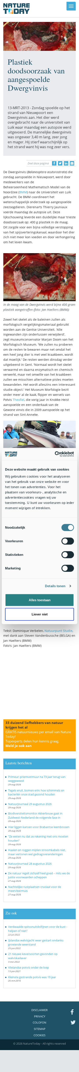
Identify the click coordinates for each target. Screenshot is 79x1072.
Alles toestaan (39, 600)
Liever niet (40, 614)
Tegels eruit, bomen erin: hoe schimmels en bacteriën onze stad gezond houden (36, 792)
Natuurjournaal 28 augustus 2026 (30, 864)
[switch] (67, 540)
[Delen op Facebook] (54, 163)
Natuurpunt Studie (58, 631)
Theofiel (18, 400)
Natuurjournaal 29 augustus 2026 (30, 804)
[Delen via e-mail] (72, 163)
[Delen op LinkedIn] (66, 163)
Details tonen (55, 586)
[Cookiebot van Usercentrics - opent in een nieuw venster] (56, 454)
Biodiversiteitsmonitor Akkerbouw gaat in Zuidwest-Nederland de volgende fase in (35, 815)
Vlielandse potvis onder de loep (28, 967)
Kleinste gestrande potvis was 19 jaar (32, 977)
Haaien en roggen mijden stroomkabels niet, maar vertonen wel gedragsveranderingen (37, 852)
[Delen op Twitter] (60, 163)
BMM (23, 192)
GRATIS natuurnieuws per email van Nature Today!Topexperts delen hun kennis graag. (38, 739)
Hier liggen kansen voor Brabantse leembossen (38, 827)
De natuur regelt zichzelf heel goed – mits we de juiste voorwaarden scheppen (39, 875)
